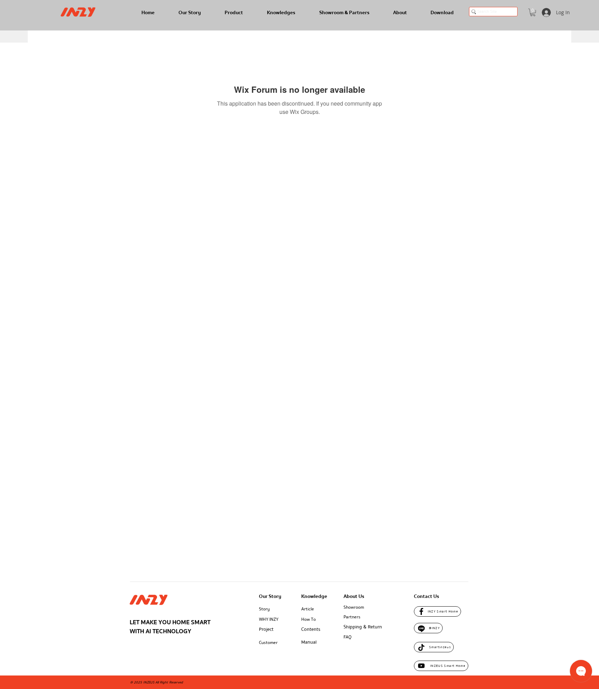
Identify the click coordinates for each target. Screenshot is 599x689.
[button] (532, 12)
